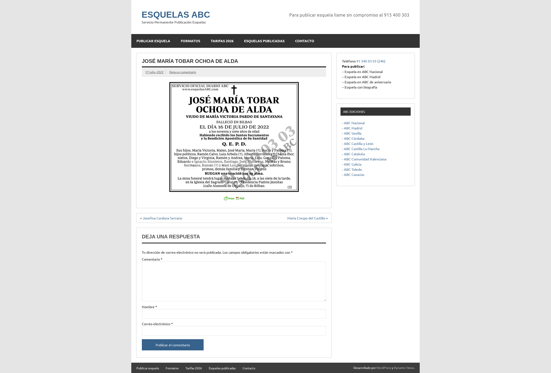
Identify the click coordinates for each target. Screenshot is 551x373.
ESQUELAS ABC (176, 14)
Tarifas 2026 (222, 41)
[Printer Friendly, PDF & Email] (234, 198)
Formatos (190, 41)
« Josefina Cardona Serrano (161, 218)
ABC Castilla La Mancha (361, 148)
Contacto (304, 41)
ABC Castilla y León (358, 143)
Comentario (152, 259)
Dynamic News (404, 368)
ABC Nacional (354, 123)
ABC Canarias (354, 174)
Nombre (149, 306)
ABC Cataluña (354, 154)
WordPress (383, 368)
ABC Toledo (353, 169)
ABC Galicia (352, 164)
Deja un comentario (182, 72)
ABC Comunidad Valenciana (365, 159)
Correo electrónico (157, 323)
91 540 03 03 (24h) (370, 61)
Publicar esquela (153, 41)
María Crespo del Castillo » (307, 218)
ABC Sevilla (352, 133)
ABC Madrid (353, 128)
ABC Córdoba (354, 138)
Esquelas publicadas (264, 41)
